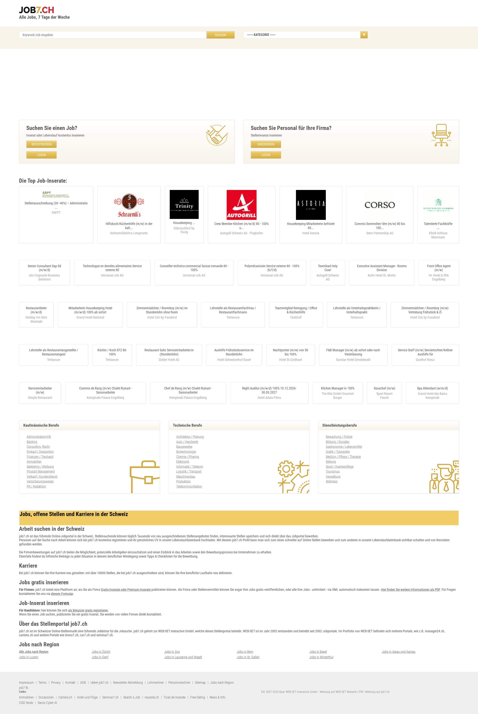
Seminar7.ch (110, 697)
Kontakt (70, 682)
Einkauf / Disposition (40, 452)
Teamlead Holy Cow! (328, 268)
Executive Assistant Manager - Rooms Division (382, 268)
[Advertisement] (239, 84)
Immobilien (34, 461)
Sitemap (200, 682)
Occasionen (46, 697)
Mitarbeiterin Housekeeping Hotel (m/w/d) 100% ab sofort (90, 310)
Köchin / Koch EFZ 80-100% (112, 352)
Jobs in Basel (318, 652)
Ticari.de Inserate (175, 697)
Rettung (331, 461)
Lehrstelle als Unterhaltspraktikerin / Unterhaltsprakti (357, 310)
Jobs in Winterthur (321, 657)
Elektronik (182, 461)
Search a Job (131, 697)
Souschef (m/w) (384, 388)
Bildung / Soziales (337, 442)
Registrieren (42, 144)
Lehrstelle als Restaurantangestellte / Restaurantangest (53, 352)
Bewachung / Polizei (339, 437)
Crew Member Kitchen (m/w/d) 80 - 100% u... (241, 228)
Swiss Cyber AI (47, 703)
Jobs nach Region (222, 682)
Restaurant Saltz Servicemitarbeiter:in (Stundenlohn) (169, 352)
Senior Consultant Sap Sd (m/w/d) (44, 268)
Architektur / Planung (190, 437)
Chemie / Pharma (187, 457)
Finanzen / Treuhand (40, 457)
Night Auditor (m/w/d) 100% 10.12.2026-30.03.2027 (269, 390)
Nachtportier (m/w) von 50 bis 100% (290, 352)
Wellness (332, 481)
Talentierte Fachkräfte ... (438, 230)
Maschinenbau (185, 476)
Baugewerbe (184, 447)
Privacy (56, 682)
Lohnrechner (156, 682)
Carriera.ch (65, 697)
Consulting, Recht (38, 447)
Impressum (26, 682)
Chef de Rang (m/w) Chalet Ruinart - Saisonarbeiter (188, 390)
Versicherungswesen (40, 481)
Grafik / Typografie (338, 452)
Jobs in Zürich (101, 652)
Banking (32, 442)
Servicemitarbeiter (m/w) (40, 390)
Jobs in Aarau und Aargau (398, 652)
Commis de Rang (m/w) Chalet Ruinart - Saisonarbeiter (105, 390)
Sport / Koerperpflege (339, 467)
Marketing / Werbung (40, 467)
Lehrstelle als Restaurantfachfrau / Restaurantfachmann (233, 310)
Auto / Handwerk (187, 442)
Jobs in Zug (172, 652)
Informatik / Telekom (189, 467)
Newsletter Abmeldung (128, 682)
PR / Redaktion (36, 486)
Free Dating (197, 697)
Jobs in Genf (100, 657)
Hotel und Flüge (87, 697)
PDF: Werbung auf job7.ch (374, 692)
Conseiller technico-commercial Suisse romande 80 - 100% (194, 268)
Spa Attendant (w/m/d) (432, 388)
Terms (42, 682)
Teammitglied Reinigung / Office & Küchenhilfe (296, 310)
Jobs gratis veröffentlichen (266, 590)
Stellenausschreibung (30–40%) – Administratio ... (56, 207)
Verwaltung (333, 476)
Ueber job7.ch (99, 682)
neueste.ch (152, 697)
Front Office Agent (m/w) (439, 268)
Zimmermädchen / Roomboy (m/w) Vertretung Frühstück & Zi (424, 310)
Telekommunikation (189, 486)
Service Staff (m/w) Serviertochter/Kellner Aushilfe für (425, 352)
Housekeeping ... (184, 227)
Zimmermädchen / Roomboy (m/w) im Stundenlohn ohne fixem (162, 310)
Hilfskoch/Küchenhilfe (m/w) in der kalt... (129, 228)
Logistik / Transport (188, 471)
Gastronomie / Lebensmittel (344, 447)
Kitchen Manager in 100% (337, 388)
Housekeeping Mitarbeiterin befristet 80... (311, 228)
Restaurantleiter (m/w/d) (36, 310)
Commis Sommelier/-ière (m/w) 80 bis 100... (380, 228)
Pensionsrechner (179, 682)
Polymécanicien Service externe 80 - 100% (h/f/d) (272, 268)
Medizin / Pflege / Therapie (343, 457)
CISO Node (26, 703)
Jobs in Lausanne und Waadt (183, 657)
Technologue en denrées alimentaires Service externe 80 (112, 268)
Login (41, 155)
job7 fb (23, 688)
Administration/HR (39, 437)
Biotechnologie (186, 452)
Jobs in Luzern (28, 657)
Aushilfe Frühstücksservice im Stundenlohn (234, 352)
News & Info (217, 697)
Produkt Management (41, 471)
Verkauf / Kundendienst (42, 476)
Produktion (183, 481)
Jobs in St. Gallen (248, 657)
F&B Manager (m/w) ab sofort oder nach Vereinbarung (353, 352)
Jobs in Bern (245, 652)
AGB (83, 682)
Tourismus (333, 471)
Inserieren (266, 144)
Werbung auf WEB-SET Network (338, 692)
